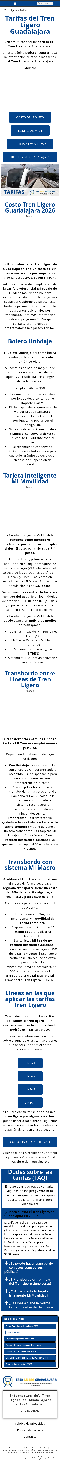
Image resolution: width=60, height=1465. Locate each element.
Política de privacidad (30, 1424)
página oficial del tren (47, 1459)
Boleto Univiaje (13, 1332)
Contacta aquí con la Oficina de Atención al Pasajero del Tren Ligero (31, 1157)
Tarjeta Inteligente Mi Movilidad (32, 535)
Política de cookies (30, 1430)
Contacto (30, 1437)
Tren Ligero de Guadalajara (32, 61)
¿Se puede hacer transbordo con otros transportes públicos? (28, 1267)
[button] (15, 3)
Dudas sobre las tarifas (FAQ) (19, 1364)
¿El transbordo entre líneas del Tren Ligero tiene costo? (30, 1281)
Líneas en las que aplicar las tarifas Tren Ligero (27, 1358)
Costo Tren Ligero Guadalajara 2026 (22, 1326)
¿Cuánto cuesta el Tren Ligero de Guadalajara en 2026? (29, 1213)
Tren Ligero (10, 10)
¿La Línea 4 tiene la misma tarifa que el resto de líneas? (31, 1305)
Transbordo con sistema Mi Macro (21, 1351)
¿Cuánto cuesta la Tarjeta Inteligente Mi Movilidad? (28, 1293)
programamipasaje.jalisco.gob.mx (30, 328)
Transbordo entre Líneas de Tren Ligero (23, 1345)
